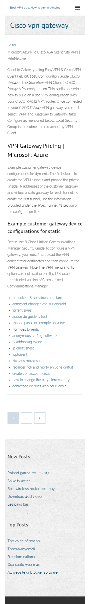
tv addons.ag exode (27, 342)
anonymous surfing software (34, 336)
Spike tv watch (19, 481)
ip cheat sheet (23, 348)
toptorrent (19, 354)
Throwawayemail (21, 549)
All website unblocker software (33, 572)
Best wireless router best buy (31, 489)
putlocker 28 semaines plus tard (37, 298)
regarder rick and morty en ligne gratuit (42, 367)
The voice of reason (24, 541)
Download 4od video (25, 497)
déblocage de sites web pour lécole (39, 386)
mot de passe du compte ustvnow (38, 323)
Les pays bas (18, 504)
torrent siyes (22, 310)
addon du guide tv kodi (30, 317)
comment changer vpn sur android (39, 304)
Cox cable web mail (24, 565)
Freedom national (22, 557)
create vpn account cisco (31, 374)
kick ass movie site (26, 361)
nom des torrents (25, 329)
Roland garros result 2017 (28, 473)
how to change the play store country (41, 380)
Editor (12, 45)
